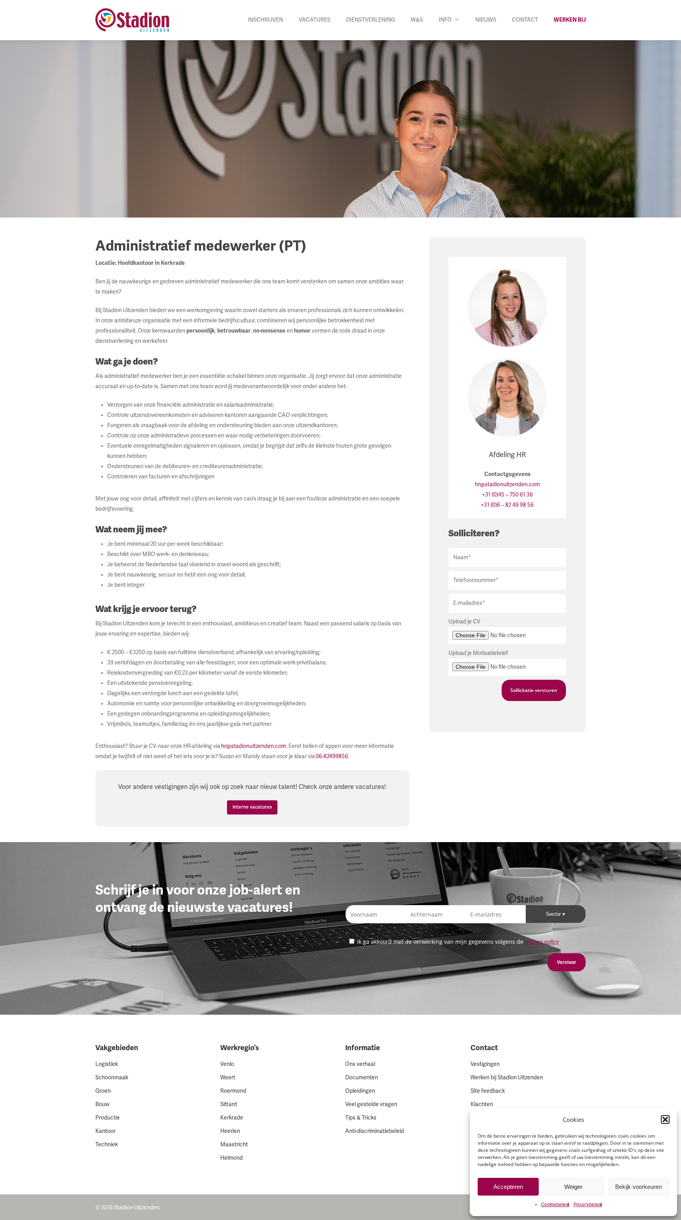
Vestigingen (485, 1064)
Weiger (573, 1186)
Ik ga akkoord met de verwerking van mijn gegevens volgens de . (457, 941)
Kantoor (105, 1131)
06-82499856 (332, 756)
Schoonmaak (111, 1077)
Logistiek (106, 1064)
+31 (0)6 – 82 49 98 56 (507, 505)
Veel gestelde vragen (371, 1104)
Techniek (106, 1144)
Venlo (227, 1064)
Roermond (233, 1091)
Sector (554, 914)
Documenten (361, 1077)
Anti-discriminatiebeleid (374, 1131)
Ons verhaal (360, 1064)
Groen (103, 1091)
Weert (227, 1077)
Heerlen (230, 1131)
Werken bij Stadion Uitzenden (507, 1077)
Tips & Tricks (360, 1117)
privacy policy (542, 942)
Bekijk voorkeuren (638, 1186)
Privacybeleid (587, 1205)
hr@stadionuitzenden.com (253, 746)
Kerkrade (231, 1117)
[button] (665, 1119)
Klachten (482, 1104)
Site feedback (488, 1091)
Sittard (228, 1104)
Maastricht (234, 1144)
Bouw (102, 1104)
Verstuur (566, 962)
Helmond (231, 1158)
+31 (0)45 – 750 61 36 (507, 494)
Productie (107, 1117)
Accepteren (508, 1186)
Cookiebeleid (555, 1205)
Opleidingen (360, 1091)
